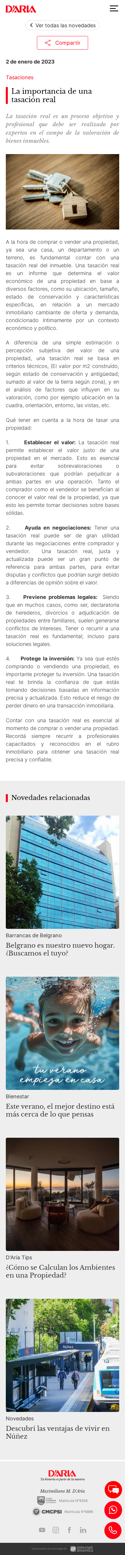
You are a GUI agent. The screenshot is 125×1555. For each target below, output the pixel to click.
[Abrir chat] (113, 1489)
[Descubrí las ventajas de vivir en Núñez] (62, 1372)
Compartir (68, 43)
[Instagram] (56, 1530)
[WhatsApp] (113, 1510)
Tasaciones (19, 77)
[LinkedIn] (83, 1530)
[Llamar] (113, 1530)
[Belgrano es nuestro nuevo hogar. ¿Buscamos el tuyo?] (62, 889)
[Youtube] (42, 1530)
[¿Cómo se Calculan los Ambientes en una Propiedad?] (62, 1211)
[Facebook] (69, 1530)
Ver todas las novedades (65, 25)
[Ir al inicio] (21, 8)
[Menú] (114, 8)
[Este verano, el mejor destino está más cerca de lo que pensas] (62, 1050)
